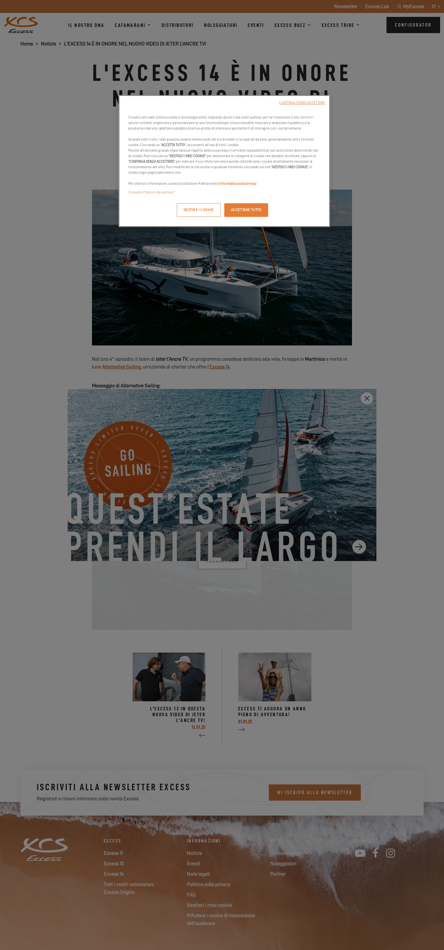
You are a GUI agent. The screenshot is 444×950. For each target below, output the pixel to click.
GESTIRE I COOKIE (199, 210)
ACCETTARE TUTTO (246, 210)
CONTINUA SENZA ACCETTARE (302, 103)
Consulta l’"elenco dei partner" (151, 192)
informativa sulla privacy (237, 183)
